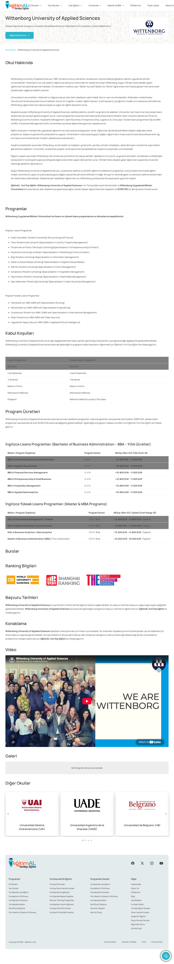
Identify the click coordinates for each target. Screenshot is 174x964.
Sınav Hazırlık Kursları (140, 912)
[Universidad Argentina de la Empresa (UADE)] (87, 814)
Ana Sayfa (10, 49)
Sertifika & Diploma (17, 908)
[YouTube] (161, 863)
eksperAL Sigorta (138, 916)
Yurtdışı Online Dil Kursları (60, 908)
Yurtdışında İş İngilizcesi (59, 892)
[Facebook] (133, 863)
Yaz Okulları (13, 888)
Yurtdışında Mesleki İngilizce (61, 896)
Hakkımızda (136, 884)
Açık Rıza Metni (110, 942)
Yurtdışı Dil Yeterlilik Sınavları (61, 912)
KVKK (144, 942)
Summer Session (97, 908)
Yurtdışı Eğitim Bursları (140, 908)
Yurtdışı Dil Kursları (57, 884)
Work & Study (96, 912)
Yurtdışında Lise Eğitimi (18, 892)
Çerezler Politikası (129, 942)
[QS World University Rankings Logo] (22, 580)
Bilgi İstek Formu (138, 924)
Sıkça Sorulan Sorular (140, 920)
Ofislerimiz (135, 892)
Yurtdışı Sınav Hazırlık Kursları (61, 888)
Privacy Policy (157, 942)
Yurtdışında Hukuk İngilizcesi (61, 904)
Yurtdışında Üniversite (18, 900)
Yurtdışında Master (17, 904)
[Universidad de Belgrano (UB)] (142, 814)
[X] (142, 863)
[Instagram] (152, 863)
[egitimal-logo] (17, 5)
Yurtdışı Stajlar (137, 904)
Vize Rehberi (136, 900)
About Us (135, 888)
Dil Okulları (13, 884)
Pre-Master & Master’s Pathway (22, 912)
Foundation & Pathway (18, 896)
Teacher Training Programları (61, 900)
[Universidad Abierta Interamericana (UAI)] (32, 814)
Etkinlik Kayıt (136, 928)
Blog (133, 896)
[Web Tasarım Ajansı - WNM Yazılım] (87, 960)
